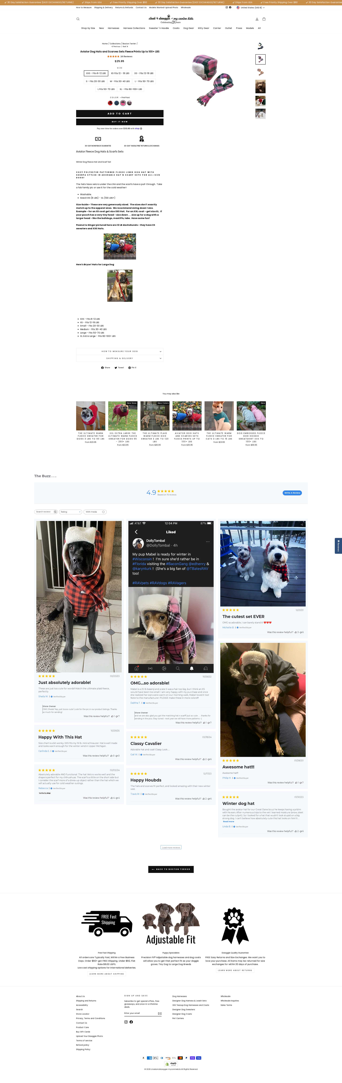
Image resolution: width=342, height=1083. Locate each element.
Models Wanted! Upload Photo (163, 7)
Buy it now (120, 121)
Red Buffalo (110, 103)
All (259, 28)
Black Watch (116, 103)
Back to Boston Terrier (173, 869)
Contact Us (141, 7)
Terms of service (84, 1040)
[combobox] (70, 512)
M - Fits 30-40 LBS (120, 81)
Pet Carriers (178, 1018)
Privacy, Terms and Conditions (90, 1018)
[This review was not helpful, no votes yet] (116, 755)
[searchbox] (43, 512)
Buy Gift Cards (83, 1032)
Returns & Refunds (124, 7)
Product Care (82, 1027)
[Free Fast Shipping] (106, 926)
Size (119, 68)
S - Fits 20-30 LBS (95, 81)
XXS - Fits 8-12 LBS (96, 73)
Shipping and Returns (86, 1000)
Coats (176, 28)
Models (250, 28)
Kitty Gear (203, 28)
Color (119, 97)
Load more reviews (171, 847)
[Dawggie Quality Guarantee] (235, 926)
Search (79, 1009)
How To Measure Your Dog (120, 351)
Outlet (228, 28)
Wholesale (186, 7)
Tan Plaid (129, 103)
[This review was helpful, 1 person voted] (112, 716)
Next (125, 46)
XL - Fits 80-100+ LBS (131, 89)
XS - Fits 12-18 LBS (143, 73)
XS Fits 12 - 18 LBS (120, 73)
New (101, 28)
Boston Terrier (129, 43)
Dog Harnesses (179, 996)
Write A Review (292, 493)
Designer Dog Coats (182, 1014)
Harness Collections (134, 28)
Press (239, 28)
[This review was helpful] (296, 632)
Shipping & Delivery (103, 7)
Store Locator (82, 1014)
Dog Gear (188, 28)
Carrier (217, 28)
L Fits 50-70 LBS (106, 89)
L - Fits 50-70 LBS (144, 81)
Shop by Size (88, 28)
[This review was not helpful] (117, 716)
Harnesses (113, 28)
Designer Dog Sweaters (183, 1009)
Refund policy (82, 1045)
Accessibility (82, 1005)
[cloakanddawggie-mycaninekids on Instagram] (126, 1022)
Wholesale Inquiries (230, 1000)
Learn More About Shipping (107, 974)
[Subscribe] (160, 1013)
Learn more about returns (235, 970)
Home (105, 43)
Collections (115, 43)
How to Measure (84, 7)
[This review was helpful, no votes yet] (111, 755)
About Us (80, 996)
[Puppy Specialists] (171, 926)
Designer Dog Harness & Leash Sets (189, 1000)
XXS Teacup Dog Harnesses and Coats (190, 1005)
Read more (228, 821)
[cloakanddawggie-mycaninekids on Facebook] (131, 1022)
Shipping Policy (83, 1049)
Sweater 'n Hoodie (159, 28)
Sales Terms (226, 1005)
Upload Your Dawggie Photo (89, 1036)
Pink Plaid (123, 103)
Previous (117, 46)
